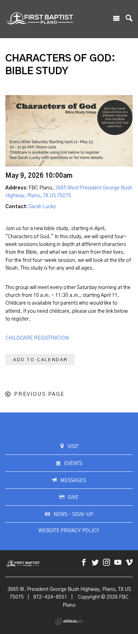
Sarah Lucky (42, 206)
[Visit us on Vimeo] (129, 563)
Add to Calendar (40, 360)
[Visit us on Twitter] (95, 563)
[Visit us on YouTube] (117, 563)
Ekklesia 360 (69, 621)
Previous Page (39, 394)
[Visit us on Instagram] (106, 563)
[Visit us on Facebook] (83, 563)
